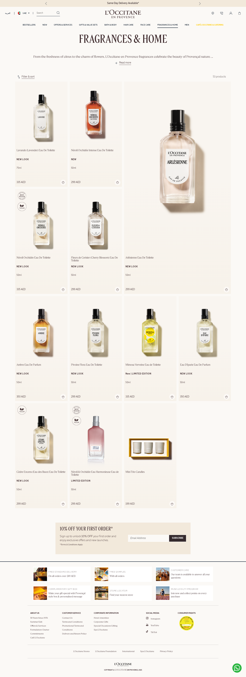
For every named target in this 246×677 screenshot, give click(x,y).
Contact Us (67, 618)
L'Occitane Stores (81, 651)
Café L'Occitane (37, 638)
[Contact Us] (221, 13)
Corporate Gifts (101, 622)
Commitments (37, 634)
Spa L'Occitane (101, 630)
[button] (210, 25)
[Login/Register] (230, 13)
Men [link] (187, 25)
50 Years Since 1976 (39, 618)
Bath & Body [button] (110, 25)
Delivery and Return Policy (74, 634)
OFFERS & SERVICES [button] (63, 25)
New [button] (45, 25)
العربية (7, 13)
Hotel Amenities (101, 618)
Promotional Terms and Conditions (73, 628)
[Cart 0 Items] (239, 13)
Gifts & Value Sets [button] (88, 25)
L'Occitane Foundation (106, 651)
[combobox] (47, 13)
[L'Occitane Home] (123, 14)
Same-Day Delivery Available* (123, 3)
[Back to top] (223, 661)
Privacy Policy (166, 651)
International (128, 651)
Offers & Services (38, 626)
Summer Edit (36, 622)
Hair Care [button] (128, 25)
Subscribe (177, 538)
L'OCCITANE (121, 670)
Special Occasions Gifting (105, 626)
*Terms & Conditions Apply (71, 545)
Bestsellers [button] (29, 25)
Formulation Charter (39, 630)
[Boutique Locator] (213, 13)
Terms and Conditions (72, 622)
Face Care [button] (145, 25)
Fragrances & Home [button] (167, 25)
